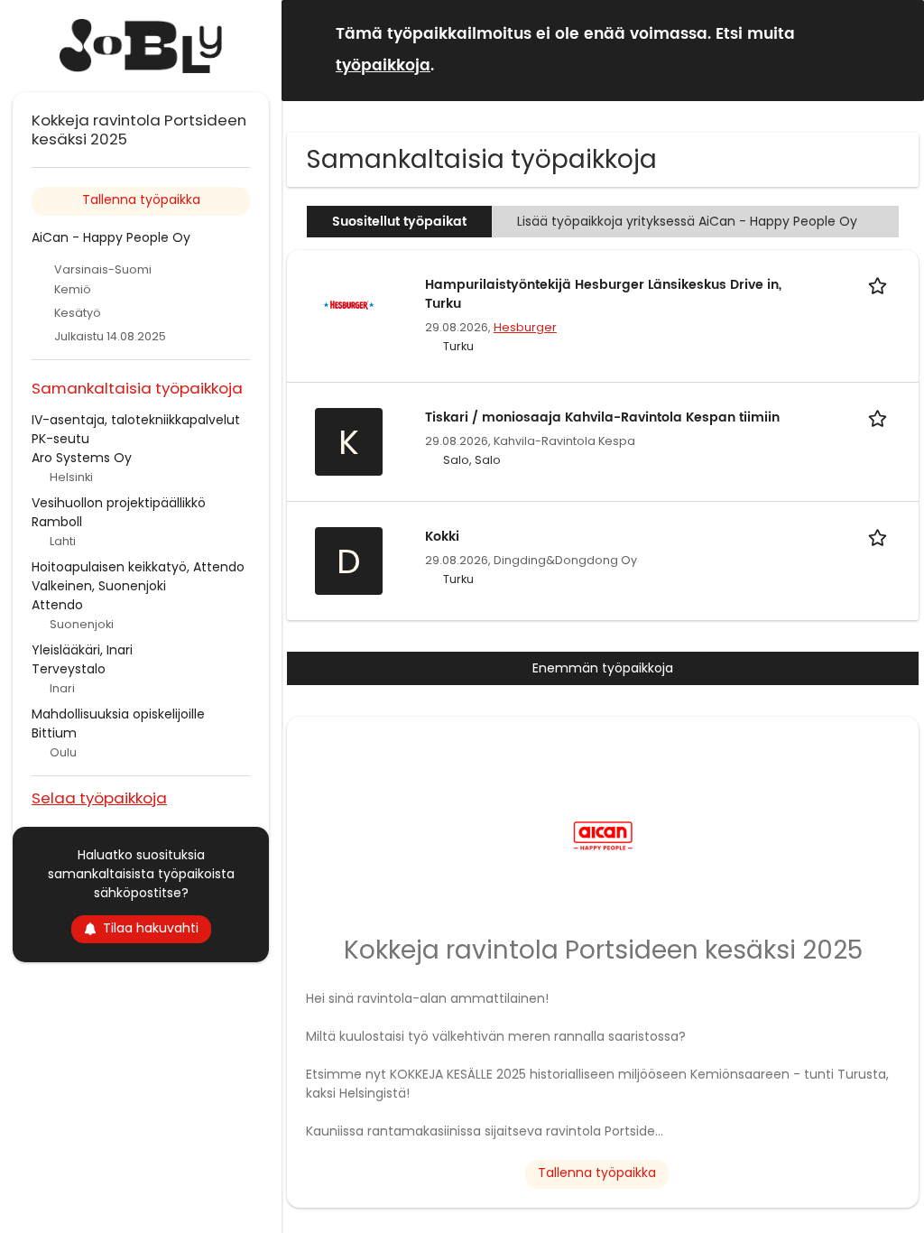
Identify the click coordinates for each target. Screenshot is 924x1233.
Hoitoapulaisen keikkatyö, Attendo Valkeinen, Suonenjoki (138, 576)
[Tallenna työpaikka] (880, 285)
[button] (896, 49)
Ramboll (57, 522)
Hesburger (525, 327)
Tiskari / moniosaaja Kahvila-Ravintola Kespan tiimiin (602, 417)
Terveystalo (69, 669)
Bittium (54, 733)
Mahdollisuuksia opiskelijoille (118, 714)
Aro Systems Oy (82, 458)
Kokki (442, 536)
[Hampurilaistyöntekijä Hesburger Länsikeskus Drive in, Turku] (348, 305)
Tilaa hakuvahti (151, 928)
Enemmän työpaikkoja (602, 668)
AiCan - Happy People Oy (111, 237)
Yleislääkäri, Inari (82, 650)
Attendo (57, 605)
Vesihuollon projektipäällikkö (119, 503)
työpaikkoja (383, 66)
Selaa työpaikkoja (99, 797)
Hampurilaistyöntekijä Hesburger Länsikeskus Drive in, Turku (603, 294)
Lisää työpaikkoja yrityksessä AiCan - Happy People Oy (687, 221)
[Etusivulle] (141, 46)
